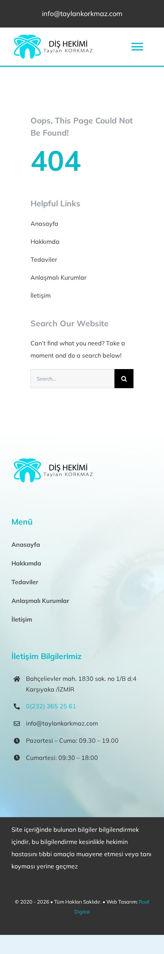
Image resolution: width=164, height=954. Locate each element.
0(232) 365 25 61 (51, 706)
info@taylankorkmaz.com (82, 13)
